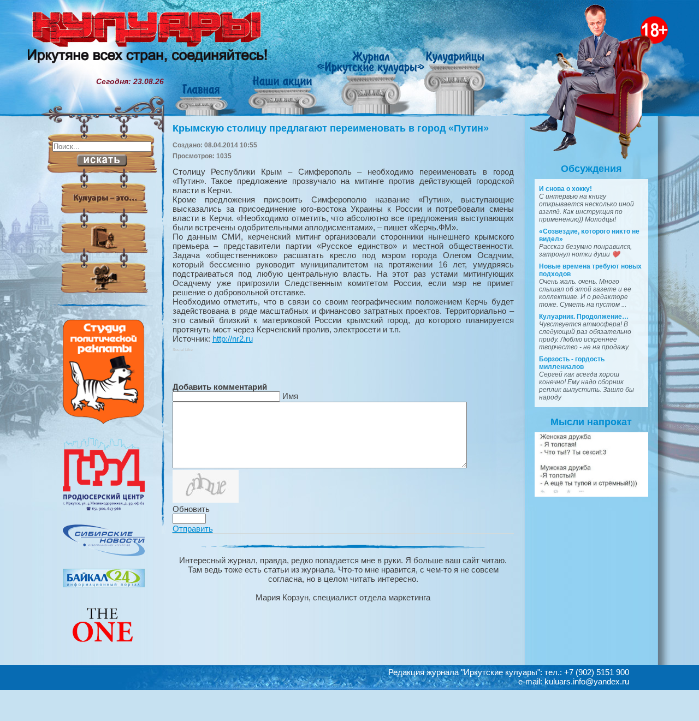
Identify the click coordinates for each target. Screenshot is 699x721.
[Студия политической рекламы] (104, 421)
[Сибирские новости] (104, 553)
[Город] (104, 509)
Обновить (191, 509)
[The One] (104, 649)
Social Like (183, 349)
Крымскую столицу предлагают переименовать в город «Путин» (331, 128)
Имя (290, 396)
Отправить (193, 528)
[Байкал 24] (104, 584)
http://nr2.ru (232, 338)
